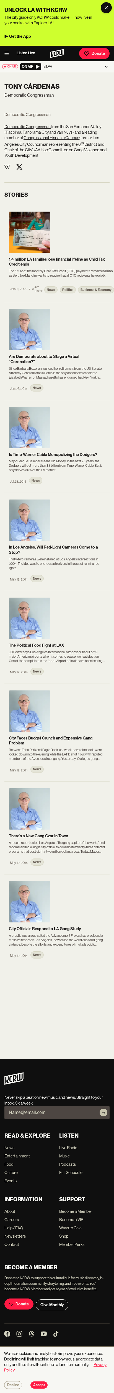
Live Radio (68, 1147)
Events (10, 1180)
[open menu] (8, 53)
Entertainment (17, 1156)
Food (8, 1164)
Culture (11, 1172)
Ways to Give (70, 1227)
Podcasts (67, 1164)
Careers (11, 1219)
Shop (63, 1236)
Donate (98, 53)
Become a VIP (71, 1219)
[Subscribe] (103, 1112)
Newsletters (15, 1236)
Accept (39, 1385)
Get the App (20, 36)
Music (64, 1156)
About (9, 1211)
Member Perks (71, 1244)
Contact (11, 1244)
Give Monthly (52, 1304)
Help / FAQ (13, 1227)
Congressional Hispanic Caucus (51, 137)
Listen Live (26, 53)
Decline (13, 1385)
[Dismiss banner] (106, 7)
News (9, 1147)
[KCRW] (14, 1083)
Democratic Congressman (27, 126)
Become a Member (75, 1211)
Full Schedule (70, 1172)
